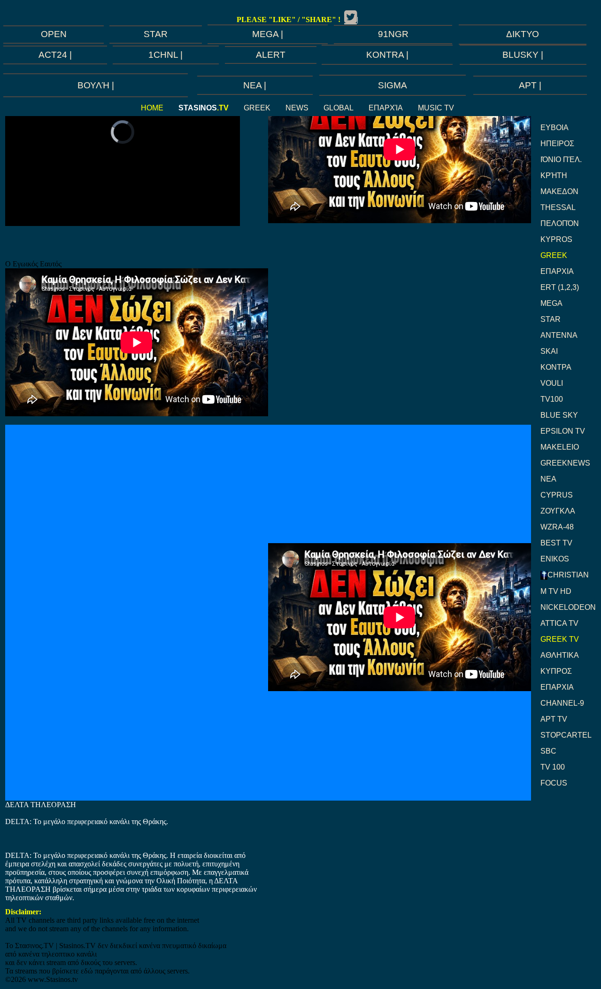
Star (550, 319)
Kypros (556, 239)
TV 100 (552, 767)
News (296, 108)
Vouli (551, 383)
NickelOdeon (568, 607)
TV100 (551, 399)
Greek (257, 108)
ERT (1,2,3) (559, 287)
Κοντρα (555, 367)
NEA (548, 479)
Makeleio (559, 447)
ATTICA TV (559, 623)
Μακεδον (559, 191)
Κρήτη (553, 175)
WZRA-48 (557, 527)
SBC (548, 751)
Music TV (436, 108)
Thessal (558, 207)
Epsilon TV (562, 431)
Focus (553, 783)
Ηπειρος (557, 144)
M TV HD (555, 591)
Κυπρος (556, 671)
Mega (551, 303)
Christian (568, 575)
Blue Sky (559, 415)
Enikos (554, 559)
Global (339, 108)
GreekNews (565, 463)
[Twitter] (350, 16)
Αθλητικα (559, 655)
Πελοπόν (559, 223)
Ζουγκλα (557, 511)
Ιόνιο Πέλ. (561, 160)
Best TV (556, 543)
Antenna (559, 335)
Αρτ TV (553, 719)
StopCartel (566, 735)
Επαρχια (557, 271)
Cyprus (556, 495)
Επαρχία (386, 108)
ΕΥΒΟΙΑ (554, 128)
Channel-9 (562, 703)
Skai (549, 351)
